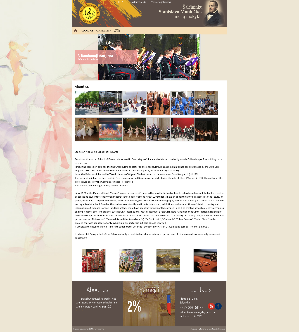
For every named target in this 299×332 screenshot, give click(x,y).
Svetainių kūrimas (199, 329)
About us (87, 30)
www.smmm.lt (99, 329)
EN (122, 1)
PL (125, 1)
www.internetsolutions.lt (216, 329)
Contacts (104, 30)
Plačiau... (80, 310)
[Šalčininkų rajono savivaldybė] (149, 314)
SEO (191, 329)
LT (119, 1)
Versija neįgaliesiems (161, 1)
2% (117, 30)
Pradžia (77, 32)
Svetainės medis (138, 1)
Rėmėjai (149, 289)
